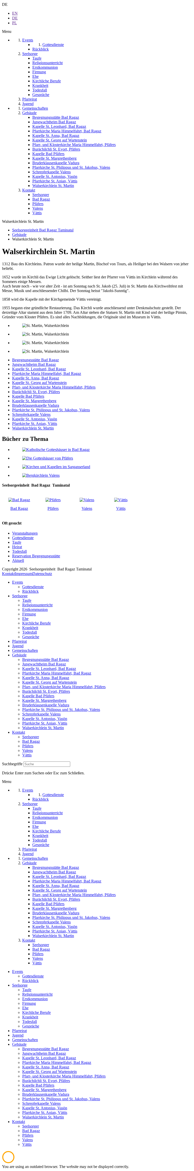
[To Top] (8, 1162)
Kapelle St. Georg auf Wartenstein (39, 382)
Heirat (17, 547)
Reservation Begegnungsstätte (36, 556)
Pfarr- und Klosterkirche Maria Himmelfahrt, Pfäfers (53, 387)
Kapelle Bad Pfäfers (28, 396)
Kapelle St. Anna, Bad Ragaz (35, 378)
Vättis (121, 508)
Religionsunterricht (37, 605)
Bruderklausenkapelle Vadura (35, 405)
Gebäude (19, 655)
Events (17, 582)
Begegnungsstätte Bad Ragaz (35, 360)
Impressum (23, 573)
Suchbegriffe (12, 764)
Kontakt (8, 573)
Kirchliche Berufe (36, 623)
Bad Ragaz (19, 508)
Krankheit (30, 628)
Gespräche (30, 637)
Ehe (25, 618)
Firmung (29, 614)
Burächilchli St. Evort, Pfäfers (36, 392)
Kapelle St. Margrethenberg (34, 401)
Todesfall (19, 551)
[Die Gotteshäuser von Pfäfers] (47, 458)
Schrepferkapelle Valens (31, 414)
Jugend (17, 646)
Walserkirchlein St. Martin (33, 428)
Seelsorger (30, 737)
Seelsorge (20, 596)
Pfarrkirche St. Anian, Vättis (34, 423)
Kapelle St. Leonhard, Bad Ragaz (39, 369)
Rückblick (30, 591)
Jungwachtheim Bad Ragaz (34, 364)
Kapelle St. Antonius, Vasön (34, 419)
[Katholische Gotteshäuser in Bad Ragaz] (56, 449)
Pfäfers (53, 508)
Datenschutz (42, 573)
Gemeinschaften (25, 650)
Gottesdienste (23, 538)
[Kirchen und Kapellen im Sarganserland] (56, 467)
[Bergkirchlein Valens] (41, 475)
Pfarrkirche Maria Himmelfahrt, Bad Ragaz (46, 373)
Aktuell (18, 560)
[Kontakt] (19, 500)
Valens (87, 508)
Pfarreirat (19, 641)
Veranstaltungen (25, 533)
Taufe (16, 542)
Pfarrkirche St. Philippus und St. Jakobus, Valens (51, 410)
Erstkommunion (35, 609)
